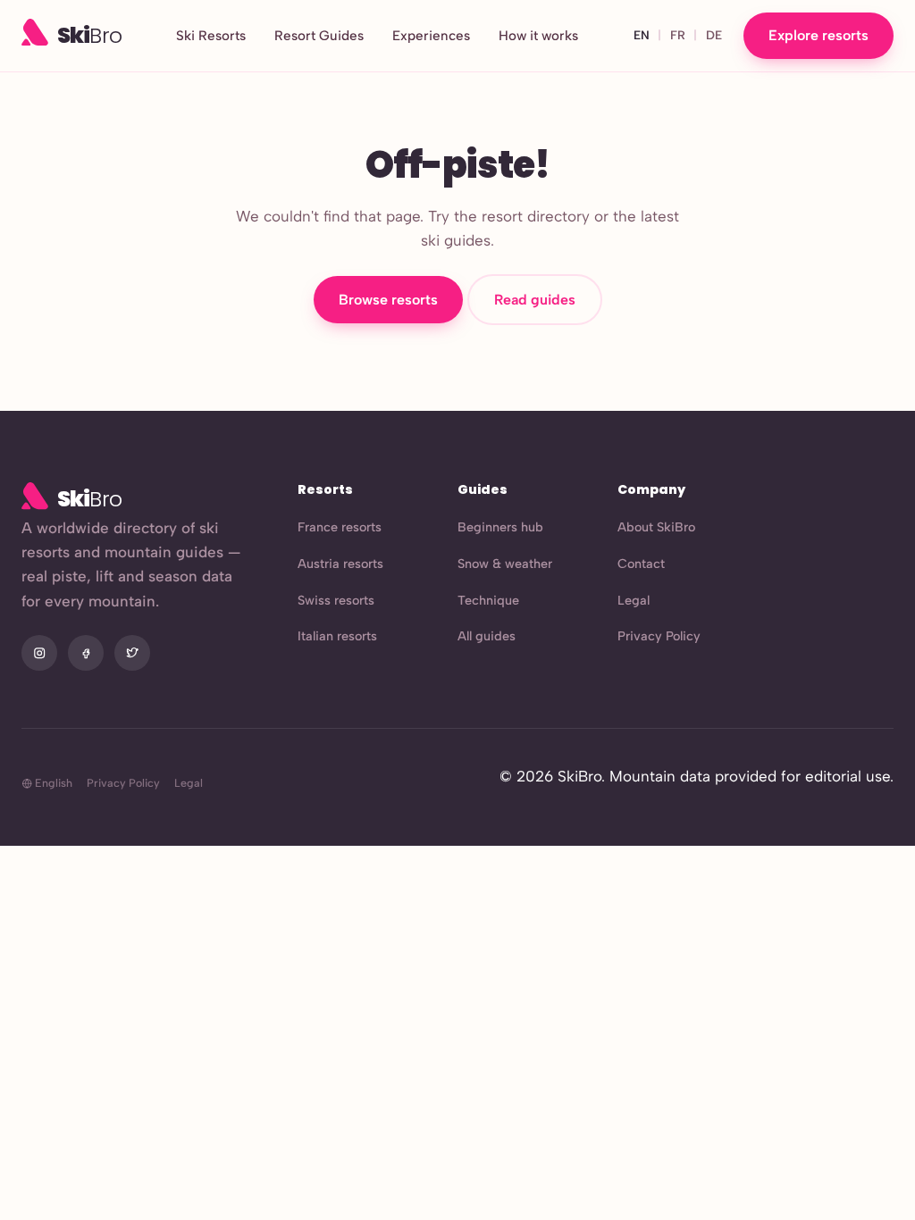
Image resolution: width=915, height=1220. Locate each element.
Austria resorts (340, 564)
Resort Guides (319, 36)
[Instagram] (39, 653)
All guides (487, 636)
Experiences (431, 36)
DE (714, 35)
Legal (633, 600)
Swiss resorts (336, 600)
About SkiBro (656, 527)
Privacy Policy (659, 636)
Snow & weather (505, 564)
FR (677, 35)
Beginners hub (500, 527)
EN (642, 35)
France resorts (340, 527)
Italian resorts (337, 636)
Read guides (534, 299)
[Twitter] (132, 653)
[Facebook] (86, 653)
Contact (641, 564)
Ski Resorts (211, 36)
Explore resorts (818, 35)
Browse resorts (388, 299)
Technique (488, 600)
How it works (538, 36)
